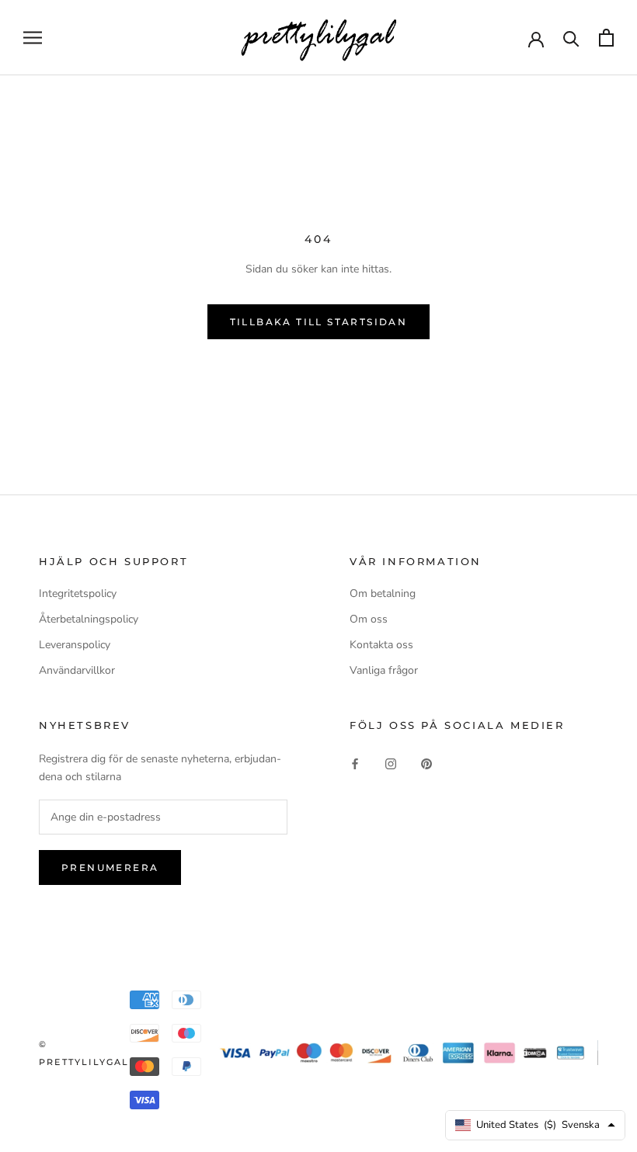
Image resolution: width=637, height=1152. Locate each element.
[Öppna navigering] (32, 37)
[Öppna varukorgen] (606, 38)
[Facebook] (355, 763)
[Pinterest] (426, 763)
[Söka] (571, 37)
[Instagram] (390, 763)
